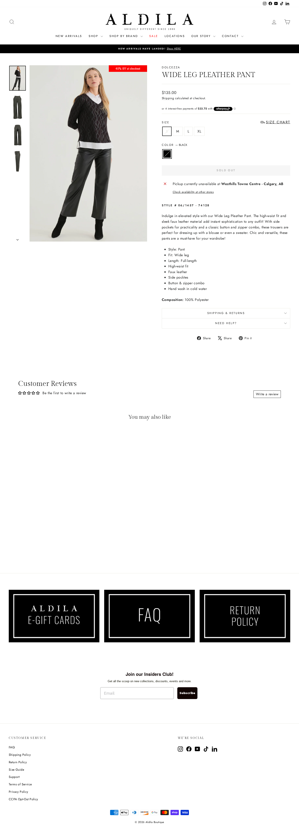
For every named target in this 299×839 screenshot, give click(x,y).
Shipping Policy (20, 754)
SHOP (94, 36)
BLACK (167, 154)
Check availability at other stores (193, 192)
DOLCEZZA (171, 67)
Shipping (168, 98)
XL (199, 131)
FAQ (12, 747)
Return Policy (18, 762)
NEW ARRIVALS (69, 36)
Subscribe (187, 693)
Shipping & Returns (226, 313)
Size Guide (16, 769)
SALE (153, 36)
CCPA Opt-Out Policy (23, 799)
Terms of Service (20, 784)
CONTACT (231, 36)
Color (174, 145)
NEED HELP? (226, 323)
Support (14, 777)
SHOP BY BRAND (124, 36)
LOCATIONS (175, 36)
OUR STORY (201, 36)
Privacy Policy (18, 792)
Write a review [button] (267, 394)
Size (226, 122)
